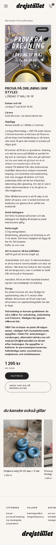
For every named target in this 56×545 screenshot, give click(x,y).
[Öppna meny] (6, 6)
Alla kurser (10, 20)
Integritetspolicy (35, 516)
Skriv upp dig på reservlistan (19, 386)
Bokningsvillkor (35, 513)
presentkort (12, 523)
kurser (9, 513)
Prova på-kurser (25, 20)
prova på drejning (15, 516)
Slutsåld (17, 376)
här (40, 115)
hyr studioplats (14, 520)
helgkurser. (16, 190)
